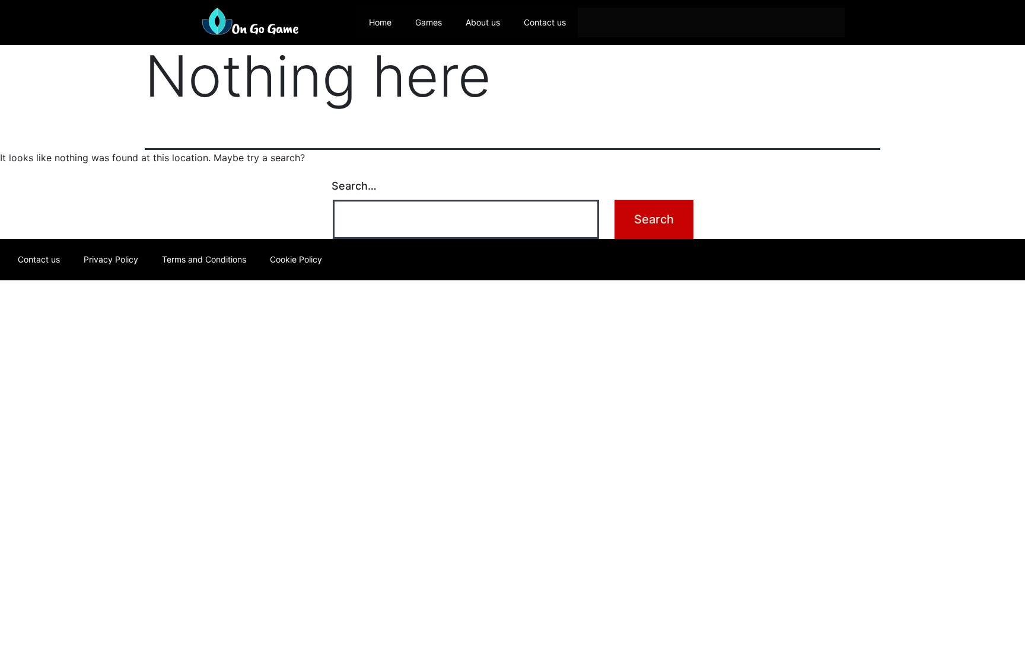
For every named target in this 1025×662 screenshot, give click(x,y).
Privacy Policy (111, 259)
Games (428, 22)
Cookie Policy (296, 259)
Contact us (545, 22)
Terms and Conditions (204, 259)
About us (483, 22)
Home (380, 22)
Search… (354, 186)
